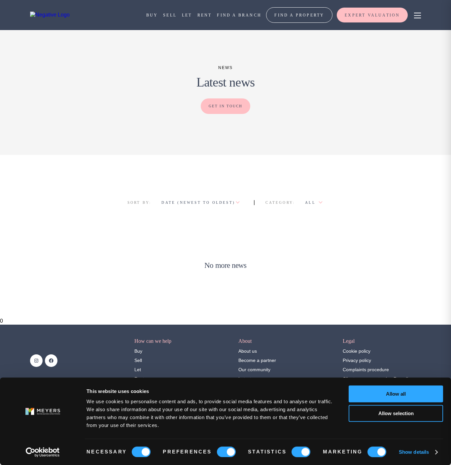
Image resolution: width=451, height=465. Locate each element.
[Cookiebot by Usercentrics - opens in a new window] (43, 452)
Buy (138, 351)
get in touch (225, 106)
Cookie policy (356, 351)
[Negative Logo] (50, 15)
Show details (414, 452)
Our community (254, 369)
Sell (138, 360)
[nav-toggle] (416, 15)
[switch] (226, 452)
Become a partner (257, 360)
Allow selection (396, 413)
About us (247, 351)
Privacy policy (357, 360)
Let (137, 369)
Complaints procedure (366, 369)
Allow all (396, 394)
